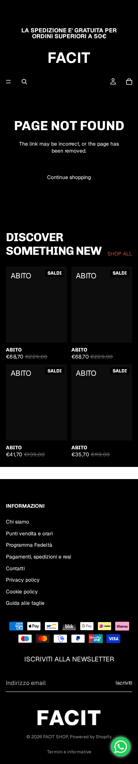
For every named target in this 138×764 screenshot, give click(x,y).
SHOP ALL (119, 253)
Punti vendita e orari (29, 533)
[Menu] (8, 81)
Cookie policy (22, 591)
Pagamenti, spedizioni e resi (38, 556)
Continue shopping (69, 177)
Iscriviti (124, 682)
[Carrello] (129, 82)
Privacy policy (23, 579)
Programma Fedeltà (29, 545)
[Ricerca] (24, 82)
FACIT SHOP (55, 737)
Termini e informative (69, 752)
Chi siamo (17, 521)
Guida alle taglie (25, 603)
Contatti (15, 568)
